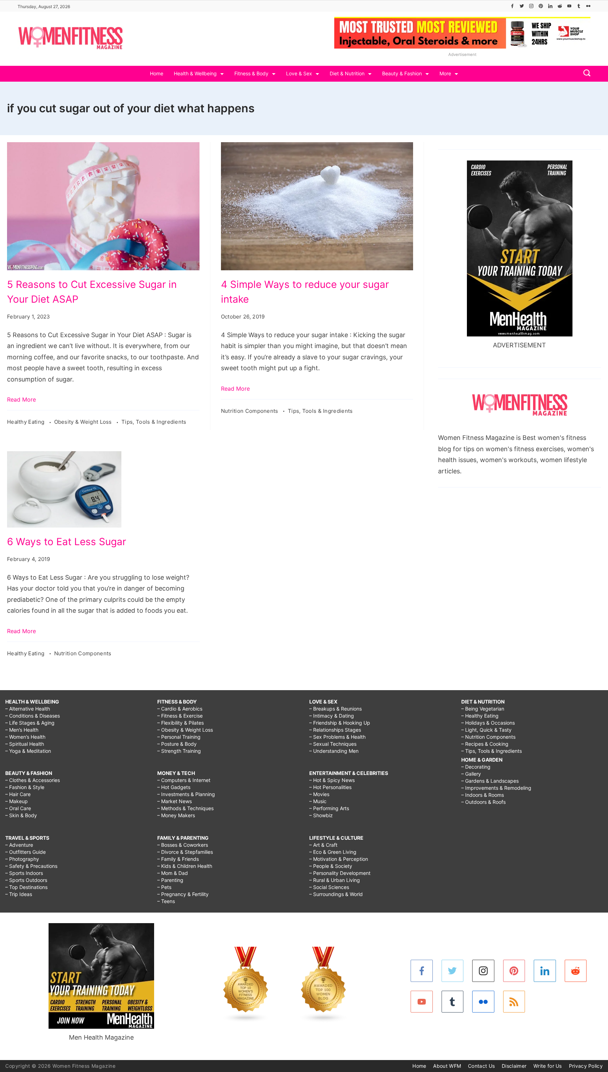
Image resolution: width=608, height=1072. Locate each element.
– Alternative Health (27, 709)
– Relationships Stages (335, 730)
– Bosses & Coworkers (182, 845)
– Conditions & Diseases (32, 716)
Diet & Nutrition (347, 73)
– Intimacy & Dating (331, 716)
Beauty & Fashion (402, 73)
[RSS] (514, 1002)
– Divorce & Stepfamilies (185, 852)
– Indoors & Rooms (482, 795)
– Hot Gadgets (173, 787)
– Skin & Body (21, 815)
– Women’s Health (25, 737)
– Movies (319, 794)
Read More (21, 399)
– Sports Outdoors (26, 880)
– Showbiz (321, 815)
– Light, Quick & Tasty (486, 730)
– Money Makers (176, 815)
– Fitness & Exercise (180, 716)
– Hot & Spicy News (332, 780)
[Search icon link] (585, 73)
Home (156, 73)
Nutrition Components (250, 411)
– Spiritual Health (24, 744)
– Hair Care (18, 794)
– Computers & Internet (183, 780)
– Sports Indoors (24, 873)
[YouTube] (569, 6)
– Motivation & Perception (338, 859)
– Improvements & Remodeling (496, 788)
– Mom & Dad (172, 873)
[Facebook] (512, 6)
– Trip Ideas (18, 894)
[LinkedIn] (550, 6)
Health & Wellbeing (195, 73)
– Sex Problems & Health (337, 737)
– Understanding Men (334, 751)
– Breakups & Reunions (335, 709)
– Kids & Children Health (184, 866)
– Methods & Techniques (185, 808)
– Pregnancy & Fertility (183, 894)
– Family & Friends (178, 859)
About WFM (447, 1066)
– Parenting (170, 880)
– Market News (174, 801)
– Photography (22, 859)
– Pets (164, 887)
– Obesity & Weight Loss (185, 730)
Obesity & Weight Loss (84, 421)
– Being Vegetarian (482, 709)
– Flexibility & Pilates (180, 723)
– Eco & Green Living (332, 852)
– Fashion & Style (24, 787)
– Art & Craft (323, 845)
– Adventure (19, 845)
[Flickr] (588, 6)
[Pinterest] (541, 6)
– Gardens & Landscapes (490, 781)
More (445, 73)
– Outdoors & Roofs (483, 802)
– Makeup (16, 801)
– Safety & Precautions (31, 866)
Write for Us (547, 1066)
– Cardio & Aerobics (179, 709)
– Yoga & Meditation (28, 751)
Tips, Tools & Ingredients (153, 421)
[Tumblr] (579, 6)
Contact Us (481, 1066)
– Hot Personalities (330, 787)
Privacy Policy (586, 1066)
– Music (318, 801)
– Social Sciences (329, 887)
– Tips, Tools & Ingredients (491, 751)
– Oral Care (18, 808)
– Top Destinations (26, 887)
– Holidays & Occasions (488, 723)
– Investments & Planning (186, 794)
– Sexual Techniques (332, 744)
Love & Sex (299, 73)
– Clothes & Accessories (32, 780)
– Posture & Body (177, 744)
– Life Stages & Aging (30, 723)
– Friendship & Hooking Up (339, 723)
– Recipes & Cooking (484, 744)
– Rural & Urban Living (334, 880)
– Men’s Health (21, 730)
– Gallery (471, 774)
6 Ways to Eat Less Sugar (66, 542)
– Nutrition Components (488, 737)
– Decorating (475, 767)
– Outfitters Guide (25, 852)
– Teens (166, 901)
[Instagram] (531, 6)
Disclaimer (514, 1066)
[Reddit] (560, 6)
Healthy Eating (26, 421)
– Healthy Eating (480, 716)
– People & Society (330, 866)
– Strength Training (179, 751)
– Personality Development (339, 873)
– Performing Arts (329, 808)
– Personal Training (179, 737)
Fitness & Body (251, 73)
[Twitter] (522, 6)
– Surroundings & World (336, 894)
